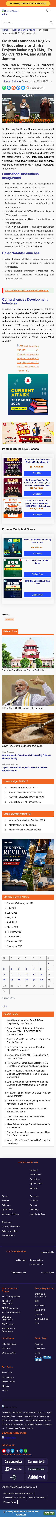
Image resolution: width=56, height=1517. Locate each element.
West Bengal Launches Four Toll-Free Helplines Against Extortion (25, 1022)
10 (4, 974)
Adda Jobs (21, 1260)
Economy (34, 1209)
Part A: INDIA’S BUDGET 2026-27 (25, 792)
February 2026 (14, 932)
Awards (5, 1201)
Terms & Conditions (37, 1498)
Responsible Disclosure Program (18, 1493)
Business (34, 1196)
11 (12, 974)
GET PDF (49, 1513)
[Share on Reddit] (14, 88)
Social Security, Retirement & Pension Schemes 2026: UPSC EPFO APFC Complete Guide (25, 1031)
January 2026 (13, 936)
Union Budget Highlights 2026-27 (25, 802)
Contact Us (40, 1348)
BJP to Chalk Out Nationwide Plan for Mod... (23, 708)
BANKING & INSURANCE (40, 1295)
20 (26, 980)
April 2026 (12, 922)
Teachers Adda (47, 1252)
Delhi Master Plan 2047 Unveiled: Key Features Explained (25, 1118)
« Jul (4, 1006)
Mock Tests (7, 1373)
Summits (34, 1205)
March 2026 (12, 927)
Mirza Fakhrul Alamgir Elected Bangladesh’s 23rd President (28, 1126)
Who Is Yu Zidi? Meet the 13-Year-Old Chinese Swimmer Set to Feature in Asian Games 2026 (27, 1074)
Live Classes (8, 1377)
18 (12, 980)
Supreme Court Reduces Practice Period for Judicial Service (28, 1040)
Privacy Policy (9, 1502)
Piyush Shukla (11, 81)
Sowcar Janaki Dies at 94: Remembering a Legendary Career (27, 1056)
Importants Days (37, 1214)
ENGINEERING (42, 1319)
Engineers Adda (19, 1273)
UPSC (37, 1323)
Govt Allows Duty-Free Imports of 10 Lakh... (22, 746)
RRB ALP (6, 1348)
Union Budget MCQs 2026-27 (23, 788)
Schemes (6, 1205)
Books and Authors (10, 1214)
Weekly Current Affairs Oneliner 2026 (27, 820)
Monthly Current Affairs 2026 (22, 825)
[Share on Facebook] (18, 88)
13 (26, 974)
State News (35, 1179)
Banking (33, 1188)
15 (41, 974)
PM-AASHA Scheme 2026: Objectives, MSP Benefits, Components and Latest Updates (28, 1064)
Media (37, 1353)
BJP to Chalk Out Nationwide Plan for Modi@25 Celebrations (25, 1048)
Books (5, 1390)
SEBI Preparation (10, 1308)
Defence (34, 1201)
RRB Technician (9, 1344)
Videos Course (8, 1382)
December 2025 (14, 941)
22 (41, 980)
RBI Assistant (8, 1324)
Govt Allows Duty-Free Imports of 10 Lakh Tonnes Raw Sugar (27, 1110)
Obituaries (6, 1222)
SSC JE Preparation (11, 1312)
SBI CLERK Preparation (7, 1302)
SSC (37, 1301)
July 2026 (11, 908)
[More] (48, 9)
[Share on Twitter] (23, 88)
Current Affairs (36, 1260)
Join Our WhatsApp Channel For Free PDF (27, 290)
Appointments (36, 1183)
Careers (43, 1358)
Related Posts (10, 631)
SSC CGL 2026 (9, 1353)
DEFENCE (39, 1314)
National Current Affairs (23, 30)
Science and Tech (10, 1231)
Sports (5, 1196)
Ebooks (5, 1386)
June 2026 (12, 913)
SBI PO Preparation (11, 1297)
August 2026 (20, 903)
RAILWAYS (39, 1305)
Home (5, 30)
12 (19, 974)
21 (34, 980)
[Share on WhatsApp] (4, 88)
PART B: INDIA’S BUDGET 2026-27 (26, 797)
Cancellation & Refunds (14, 1498)
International (35, 1175)
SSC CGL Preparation (7, 1318)
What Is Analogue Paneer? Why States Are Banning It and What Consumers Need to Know (27, 1085)
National (9, 620)
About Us (39, 1344)
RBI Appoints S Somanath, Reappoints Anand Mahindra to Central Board (29, 1102)
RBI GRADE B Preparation (8, 1329)
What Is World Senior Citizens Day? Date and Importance (29, 1141)
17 (4, 980)
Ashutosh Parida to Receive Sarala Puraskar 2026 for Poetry (29, 1094)
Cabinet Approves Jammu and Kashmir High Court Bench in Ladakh (28, 1134)
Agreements (7, 1209)
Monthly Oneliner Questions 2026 (25, 830)
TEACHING (40, 1310)
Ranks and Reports (11, 1226)
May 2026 (11, 917)
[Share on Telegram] (9, 88)
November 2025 (14, 946)
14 (34, 974)
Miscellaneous (8, 1235)
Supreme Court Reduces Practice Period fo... (23, 670)
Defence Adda (36, 1264)
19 (19, 980)
